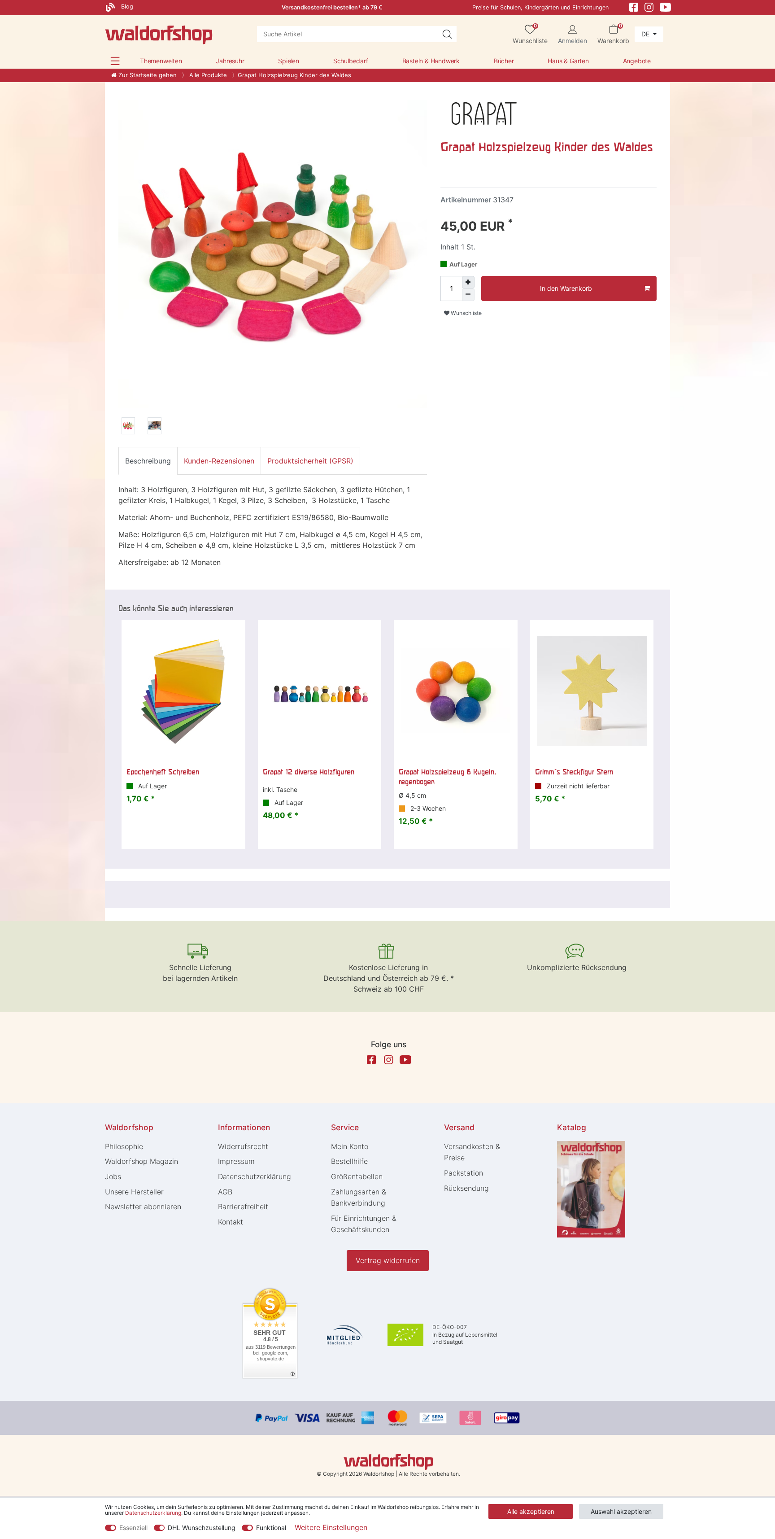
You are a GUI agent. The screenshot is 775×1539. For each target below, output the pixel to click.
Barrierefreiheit (243, 1206)
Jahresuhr (230, 61)
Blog (126, 6)
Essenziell (133, 1527)
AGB (225, 1191)
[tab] (148, 461)
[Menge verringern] (468, 295)
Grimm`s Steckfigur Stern (574, 772)
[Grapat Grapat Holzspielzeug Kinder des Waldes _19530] (128, 427)
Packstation (463, 1172)
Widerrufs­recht (243, 1146)
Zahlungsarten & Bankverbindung (358, 1197)
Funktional (271, 1527)
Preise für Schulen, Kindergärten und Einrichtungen (540, 7)
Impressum (236, 1161)
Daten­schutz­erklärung (254, 1176)
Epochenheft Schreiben (162, 772)
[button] (115, 61)
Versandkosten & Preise (472, 1152)
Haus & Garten (568, 61)
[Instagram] (648, 6)
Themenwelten (161, 61)
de (646, 34)
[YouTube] (665, 6)
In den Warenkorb (566, 288)
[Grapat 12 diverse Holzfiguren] (320, 691)
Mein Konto (349, 1146)
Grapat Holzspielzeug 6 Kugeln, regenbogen (447, 777)
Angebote (637, 61)
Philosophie (124, 1146)
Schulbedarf (350, 61)
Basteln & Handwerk (431, 61)
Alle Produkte (207, 75)
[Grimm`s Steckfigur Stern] (592, 691)
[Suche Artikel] (447, 34)
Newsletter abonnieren (143, 1206)
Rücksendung (466, 1188)
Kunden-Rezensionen (219, 460)
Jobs (113, 1176)
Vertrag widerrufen (388, 1260)
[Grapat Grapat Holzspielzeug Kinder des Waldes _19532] (154, 427)
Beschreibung (148, 460)
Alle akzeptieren (530, 1511)
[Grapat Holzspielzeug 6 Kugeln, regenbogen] (456, 691)
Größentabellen (357, 1176)
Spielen (288, 61)
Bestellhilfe (349, 1161)
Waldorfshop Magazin (141, 1161)
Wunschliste (465, 313)
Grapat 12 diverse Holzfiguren (308, 772)
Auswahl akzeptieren (621, 1511)
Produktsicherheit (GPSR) (310, 460)
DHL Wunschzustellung (201, 1527)
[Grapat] (484, 112)
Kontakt (230, 1221)
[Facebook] (633, 6)
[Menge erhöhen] (468, 282)
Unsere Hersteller (134, 1191)
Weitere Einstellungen (331, 1527)
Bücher (504, 61)
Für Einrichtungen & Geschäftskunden (363, 1224)
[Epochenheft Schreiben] (183, 691)
